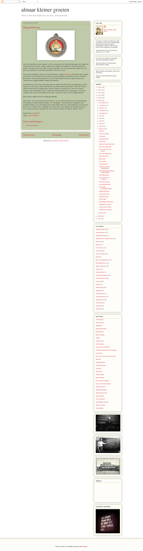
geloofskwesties (33, 115)
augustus (102, 113)
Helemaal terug (103, 196)
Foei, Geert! (102, 161)
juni (100, 118)
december (102, 103)
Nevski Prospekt (101, 365)
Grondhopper (100, 344)
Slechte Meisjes (100, 296)
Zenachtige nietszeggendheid (105, 187)
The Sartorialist (100, 399)
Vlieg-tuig (102, 136)
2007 (99, 219)
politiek (98, 290)
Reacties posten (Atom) (60, 141)
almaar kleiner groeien (45, 9)
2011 (99, 95)
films (97, 257)
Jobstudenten (100, 272)
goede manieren (101, 266)
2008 (99, 216)
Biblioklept (99, 326)
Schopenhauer (100, 293)
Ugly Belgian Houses (102, 402)
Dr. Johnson (99, 248)
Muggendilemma (104, 191)
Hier (51, 103)
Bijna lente (102, 159)
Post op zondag (104, 134)
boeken (98, 241)
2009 (99, 100)
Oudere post (84, 135)
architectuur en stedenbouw (104, 238)
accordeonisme (100, 232)
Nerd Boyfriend (100, 362)
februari (101, 129)
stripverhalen (100, 300)
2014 (99, 87)
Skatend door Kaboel (105, 209)
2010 (99, 98)
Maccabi (98, 359)
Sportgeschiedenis (101, 390)
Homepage (56, 135)
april (100, 123)
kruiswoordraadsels (102, 275)
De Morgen (67, 74)
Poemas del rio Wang (102, 381)
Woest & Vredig (100, 405)
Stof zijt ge (102, 141)
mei (100, 121)
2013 (99, 90)
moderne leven (100, 278)
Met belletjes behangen (106, 202)
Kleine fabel (102, 199)
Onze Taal (99, 371)
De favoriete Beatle (105, 184)
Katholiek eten (103, 164)
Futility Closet (100, 341)
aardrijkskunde (100, 229)
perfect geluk (100, 287)
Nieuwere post (29, 135)
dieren (98, 245)
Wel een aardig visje (105, 147)
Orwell (98, 284)
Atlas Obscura (100, 322)
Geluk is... (102, 131)
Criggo (98, 338)
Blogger (85, 546)
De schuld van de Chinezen (104, 178)
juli (100, 116)
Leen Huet (99, 353)
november (102, 105)
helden (98, 269)
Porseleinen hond (104, 182)
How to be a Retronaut (102, 347)
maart (101, 126)
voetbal (98, 309)
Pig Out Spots (100, 377)
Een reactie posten (32, 125)
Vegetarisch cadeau (105, 204)
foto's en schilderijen (102, 260)
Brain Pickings (100, 335)
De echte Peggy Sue (105, 153)
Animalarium (99, 319)
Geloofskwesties (104, 175)
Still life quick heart (101, 393)
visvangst (98, 306)
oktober (101, 108)
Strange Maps (100, 396)
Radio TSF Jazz (100, 387)
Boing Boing (99, 332)
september (102, 110)
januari (101, 213)
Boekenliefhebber (101, 329)
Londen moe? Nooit (105, 207)
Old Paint (98, 368)
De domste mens (104, 194)
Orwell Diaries (100, 374)
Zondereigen (100, 408)
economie (99, 251)
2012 (99, 92)
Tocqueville (99, 303)
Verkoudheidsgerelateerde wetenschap (107, 171)
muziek (98, 281)
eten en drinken (100, 254)
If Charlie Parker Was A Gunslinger (106, 350)
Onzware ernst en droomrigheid (104, 167)
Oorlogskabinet (103, 139)
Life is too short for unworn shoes (106, 356)
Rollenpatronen (104, 156)
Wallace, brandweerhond (106, 144)
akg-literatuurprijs (101, 235)
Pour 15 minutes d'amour (103, 384)
